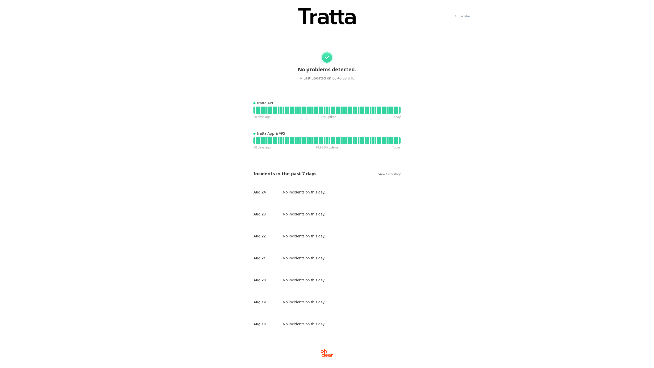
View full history (389, 174)
